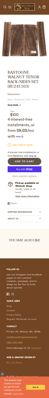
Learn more (17, 394)
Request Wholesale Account (22, 319)
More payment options (25, 176)
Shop (9, 306)
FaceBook (36, 348)
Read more (13, 105)
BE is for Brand (14, 362)
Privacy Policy (14, 314)
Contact (11, 310)
